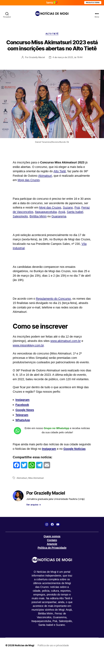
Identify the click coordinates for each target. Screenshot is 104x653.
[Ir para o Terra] (52, 2)
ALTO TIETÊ (52, 33)
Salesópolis (20, 216)
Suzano (68, 207)
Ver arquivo (33, 504)
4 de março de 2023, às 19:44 (67, 57)
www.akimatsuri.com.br (65, 341)
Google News (24, 410)
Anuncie (52, 543)
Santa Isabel (75, 212)
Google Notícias (74, 448)
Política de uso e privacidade (53, 645)
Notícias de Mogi (24, 645)
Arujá (61, 212)
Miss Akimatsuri (36, 478)
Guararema (58, 216)
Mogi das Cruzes (29, 180)
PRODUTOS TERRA (93, 2)
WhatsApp (22, 420)
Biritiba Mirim (38, 216)
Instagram (22, 399)
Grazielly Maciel (37, 57)
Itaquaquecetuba (46, 212)
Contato (52, 540)
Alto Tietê (59, 171)
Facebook (22, 404)
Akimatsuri (45, 175)
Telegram (21, 415)
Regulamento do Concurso (53, 298)
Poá (77, 207)
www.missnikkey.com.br (28, 345)
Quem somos (52, 536)
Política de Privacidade (52, 547)
